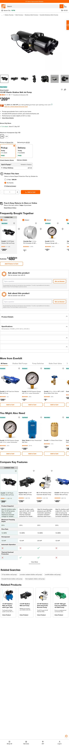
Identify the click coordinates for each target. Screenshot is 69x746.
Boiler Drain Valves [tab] (55, 363)
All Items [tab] (4, 363)
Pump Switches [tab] (38, 363)
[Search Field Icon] (62, 6)
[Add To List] (61, 89)
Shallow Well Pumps (31, 15)
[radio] (5, 179)
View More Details (8, 118)
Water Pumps (9, 15)
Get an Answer (60, 281)
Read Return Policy (10, 208)
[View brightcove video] (55, 79)
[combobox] (32, 6)
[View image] (4, 79)
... (2, 15)
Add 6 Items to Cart (11, 264)
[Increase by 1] (17, 192)
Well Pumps (19, 15)
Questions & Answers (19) (20, 95)
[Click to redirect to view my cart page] (65, 6)
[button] (34, 317)
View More (34, 562)
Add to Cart (31, 192)
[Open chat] (67, 25)
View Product (6, 615)
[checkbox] (23, 220)
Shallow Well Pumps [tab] (19, 363)
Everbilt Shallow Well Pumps (49, 15)
